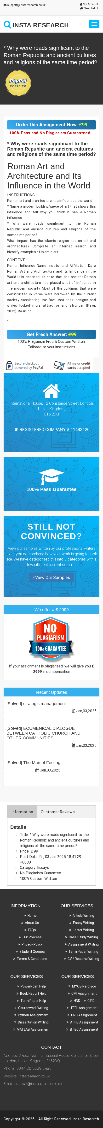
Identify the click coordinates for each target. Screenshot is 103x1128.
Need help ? (90, 8)
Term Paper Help (33, 1001)
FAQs (32, 930)
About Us (32, 923)
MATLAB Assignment (33, 1029)
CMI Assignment (84, 993)
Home (32, 916)
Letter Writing (83, 930)
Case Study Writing (83, 937)
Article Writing (83, 916)
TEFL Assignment (84, 1008)
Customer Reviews (58, 811)
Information (22, 811)
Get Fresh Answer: (51, 334)
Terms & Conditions (32, 959)
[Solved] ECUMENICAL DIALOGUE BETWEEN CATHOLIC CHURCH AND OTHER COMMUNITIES (43, 733)
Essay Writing (83, 923)
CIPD (91, 1001)
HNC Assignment (84, 1015)
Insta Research (86, 1119)
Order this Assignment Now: (51, 125)
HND (77, 1001)
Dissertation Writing (33, 1022)
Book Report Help (33, 993)
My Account (90, 4)
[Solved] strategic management (36, 703)
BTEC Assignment (84, 1029)
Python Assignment (33, 1015)
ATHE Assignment (84, 1022)
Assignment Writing (83, 944)
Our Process (32, 937)
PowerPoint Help (33, 986)
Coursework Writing (33, 1008)
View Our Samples (52, 577)
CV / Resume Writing (83, 959)
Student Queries (32, 951)
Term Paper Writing (83, 951)
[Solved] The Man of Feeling (33, 762)
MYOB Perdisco (84, 986)
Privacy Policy (32, 944)
